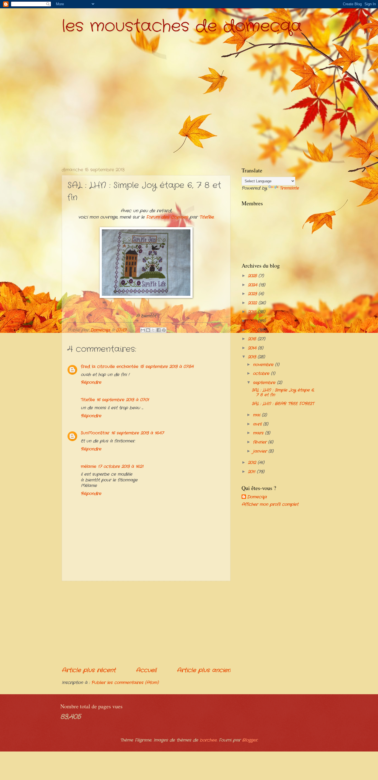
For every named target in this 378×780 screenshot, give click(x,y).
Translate (289, 188)
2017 (253, 321)
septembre (265, 383)
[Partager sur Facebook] (158, 330)
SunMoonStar (95, 433)
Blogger (249, 740)
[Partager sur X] (153, 330)
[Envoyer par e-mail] (143, 330)
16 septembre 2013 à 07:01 (123, 400)
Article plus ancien (204, 670)
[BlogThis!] (148, 330)
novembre (264, 365)
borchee (208, 740)
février (260, 442)
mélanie (88, 467)
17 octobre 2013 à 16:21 (120, 467)
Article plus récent (89, 670)
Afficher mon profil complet (270, 504)
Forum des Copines (167, 217)
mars (259, 433)
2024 (253, 285)
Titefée (88, 400)
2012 (253, 463)
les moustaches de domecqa (182, 26)
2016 (253, 330)
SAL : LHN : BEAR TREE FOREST (283, 404)
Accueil (146, 670)
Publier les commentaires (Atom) (125, 683)
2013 (253, 357)
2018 (253, 312)
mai (257, 415)
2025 (253, 276)
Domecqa (257, 497)
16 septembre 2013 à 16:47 (137, 433)
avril (258, 424)
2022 (253, 303)
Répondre (91, 382)
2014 (253, 348)
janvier (260, 451)
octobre (262, 374)
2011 (252, 472)
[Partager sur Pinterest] (164, 330)
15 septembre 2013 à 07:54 (166, 367)
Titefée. (206, 217)
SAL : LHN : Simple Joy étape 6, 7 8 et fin (283, 392)
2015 (253, 339)
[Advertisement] (146, 623)
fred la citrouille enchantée (109, 367)
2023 (253, 294)
